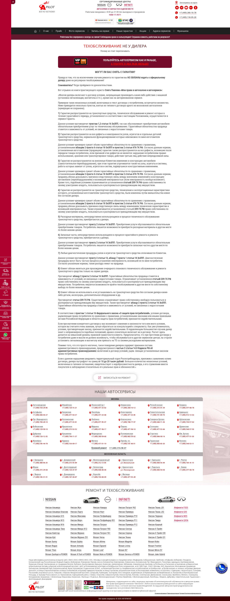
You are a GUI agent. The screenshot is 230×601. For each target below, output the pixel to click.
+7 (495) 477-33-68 (98, 415)
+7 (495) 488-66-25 (40, 462)
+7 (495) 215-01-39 (157, 407)
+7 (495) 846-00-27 (40, 415)
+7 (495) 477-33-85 (128, 415)
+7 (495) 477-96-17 (98, 429)
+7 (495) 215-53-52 (69, 429)
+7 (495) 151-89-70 (157, 415)
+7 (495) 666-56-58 (157, 470)
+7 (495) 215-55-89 (69, 462)
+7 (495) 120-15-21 (69, 407)
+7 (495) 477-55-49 (128, 477)
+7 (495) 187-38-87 (69, 477)
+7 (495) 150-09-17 (69, 443)
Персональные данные (173, 593)
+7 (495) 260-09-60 (98, 436)
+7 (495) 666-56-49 (157, 462)
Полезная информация (161, 593)
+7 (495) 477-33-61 (69, 422)
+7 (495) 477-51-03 (186, 436)
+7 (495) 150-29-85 (40, 407)
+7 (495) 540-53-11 (186, 443)
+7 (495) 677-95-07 (98, 422)
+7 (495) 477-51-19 (98, 443)
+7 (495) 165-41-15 (186, 462)
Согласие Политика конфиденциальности (190, 593)
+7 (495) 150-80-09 (98, 477)
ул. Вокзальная (127, 462)
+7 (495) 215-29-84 (40, 470)
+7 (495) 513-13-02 (186, 415)
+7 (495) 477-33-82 (98, 407)
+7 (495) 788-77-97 (128, 422)
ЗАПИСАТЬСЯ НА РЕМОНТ (117, 377)
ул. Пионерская (127, 470)
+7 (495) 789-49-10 (40, 422)
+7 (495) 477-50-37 (69, 415)
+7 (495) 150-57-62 (186, 422)
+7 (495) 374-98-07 (117, 448)
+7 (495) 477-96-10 (128, 429)
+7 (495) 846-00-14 (157, 436)
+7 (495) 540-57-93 (186, 429)
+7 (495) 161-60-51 (128, 443)
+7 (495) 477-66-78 (186, 407)
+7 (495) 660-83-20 (157, 443)
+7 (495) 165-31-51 (40, 477)
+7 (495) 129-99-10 (40, 429)
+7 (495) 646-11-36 (157, 422)
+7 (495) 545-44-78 (40, 443)
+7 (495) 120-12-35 (40, 436)
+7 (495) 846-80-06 (98, 470)
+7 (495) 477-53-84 (157, 429)
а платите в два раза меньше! (130, 63)
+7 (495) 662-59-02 (128, 436)
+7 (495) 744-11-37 (69, 436)
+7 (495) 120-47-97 (69, 470)
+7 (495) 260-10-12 (128, 407)
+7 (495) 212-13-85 (98, 462)
